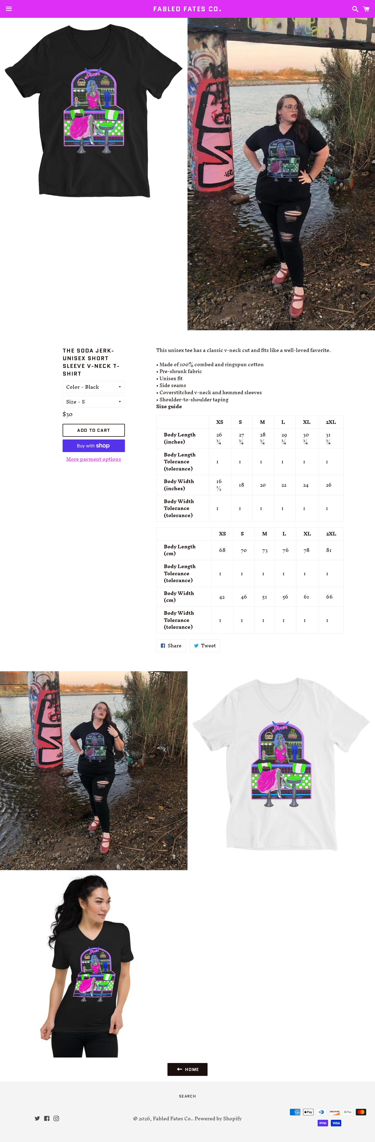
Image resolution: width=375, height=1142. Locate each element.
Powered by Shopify (218, 1118)
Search (187, 1096)
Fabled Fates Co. (187, 9)
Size (71, 402)
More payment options (93, 459)
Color (73, 387)
